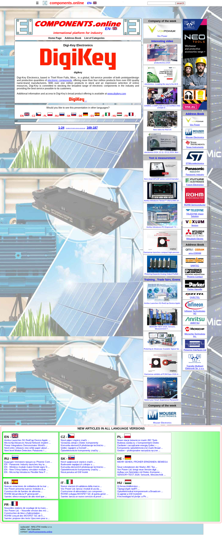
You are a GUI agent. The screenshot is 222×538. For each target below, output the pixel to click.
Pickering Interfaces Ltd (195, 350)
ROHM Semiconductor (195, 205)
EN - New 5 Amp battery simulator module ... (26, 469)
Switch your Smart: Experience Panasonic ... (162, 400)
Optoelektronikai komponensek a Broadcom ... (140, 491)
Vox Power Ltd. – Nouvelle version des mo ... (26, 510)
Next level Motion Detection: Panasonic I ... (25, 450)
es (92, 116)
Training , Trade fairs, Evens (162, 279)
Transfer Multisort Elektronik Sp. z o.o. (194, 367)
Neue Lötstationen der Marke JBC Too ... (137, 467)
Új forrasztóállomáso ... (128, 486)
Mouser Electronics (162, 422)
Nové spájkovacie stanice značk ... (78, 462)
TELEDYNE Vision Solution (195, 215)
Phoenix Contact (195, 276)
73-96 (72, 128)
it (103, 116)
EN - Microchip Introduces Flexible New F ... (26, 472)
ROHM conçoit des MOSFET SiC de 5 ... (24, 515)
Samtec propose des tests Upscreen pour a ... (27, 518)
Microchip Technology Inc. (195, 335)
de (80, 116)
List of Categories (94, 38)
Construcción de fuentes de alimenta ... (23, 491)
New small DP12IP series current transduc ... (162, 179)
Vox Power (162, 36)
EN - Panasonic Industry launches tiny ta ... (25, 464)
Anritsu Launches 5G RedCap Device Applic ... (162, 304)
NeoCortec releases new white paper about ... (26, 448)
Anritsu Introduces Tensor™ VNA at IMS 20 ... (162, 201)
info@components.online (40, 531)
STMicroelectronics (195, 163)
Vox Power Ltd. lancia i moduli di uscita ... (81, 488)
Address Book (73, 38)
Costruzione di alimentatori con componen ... (83, 491)
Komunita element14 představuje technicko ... (83, 445)
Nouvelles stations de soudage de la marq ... (26, 508)
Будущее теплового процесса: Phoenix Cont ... (28, 462)
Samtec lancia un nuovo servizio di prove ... (82, 496)
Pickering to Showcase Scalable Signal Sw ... (162, 349)
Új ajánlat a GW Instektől (129, 494)
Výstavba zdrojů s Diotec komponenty (79, 442)
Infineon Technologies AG (194, 312)
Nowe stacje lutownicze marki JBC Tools (137, 440)
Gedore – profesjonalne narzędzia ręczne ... (138, 450)
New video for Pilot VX (162, 130)
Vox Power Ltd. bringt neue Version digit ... (138, 469)
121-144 (79, 128)
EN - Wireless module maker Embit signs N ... (27, 467)
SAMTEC (194, 265)
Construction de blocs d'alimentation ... (23, 513)
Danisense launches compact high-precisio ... (162, 252)
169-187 (92, 127)
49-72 (70, 128)
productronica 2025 (162, 63)
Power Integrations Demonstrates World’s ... (26, 445)
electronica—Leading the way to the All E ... (162, 84)
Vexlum (194, 225)
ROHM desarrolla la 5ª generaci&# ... (22, 494)
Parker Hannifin (194, 289)
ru (57, 116)
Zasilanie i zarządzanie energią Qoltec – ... (138, 445)
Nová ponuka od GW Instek (74, 472)
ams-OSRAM (195, 253)
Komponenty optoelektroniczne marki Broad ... (140, 448)
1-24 (61, 127)
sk (69, 116)
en (22, 116)
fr (126, 116)
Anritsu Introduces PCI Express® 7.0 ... (162, 227)
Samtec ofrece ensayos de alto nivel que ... (25, 496)
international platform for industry (78, 33)
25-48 (67, 128)
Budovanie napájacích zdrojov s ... (78, 464)
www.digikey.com (116, 93)
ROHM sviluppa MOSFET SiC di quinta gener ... (84, 494)
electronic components (60, 80)
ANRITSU (194, 323)
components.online (67, 3)
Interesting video (162, 41)
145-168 (83, 128)
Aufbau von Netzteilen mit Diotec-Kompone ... (139, 472)
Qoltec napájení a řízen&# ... (75, 448)
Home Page (55, 38)
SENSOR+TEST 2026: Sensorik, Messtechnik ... (141, 474)
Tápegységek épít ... (128, 488)
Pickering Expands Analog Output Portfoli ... (162, 274)
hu (114, 116)
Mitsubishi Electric (194, 238)
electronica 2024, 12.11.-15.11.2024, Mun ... (162, 152)
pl (45, 116)
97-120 (75, 128)
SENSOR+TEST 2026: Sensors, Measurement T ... (162, 328)
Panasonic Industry (195, 174)
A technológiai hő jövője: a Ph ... (132, 496)
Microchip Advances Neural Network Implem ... (27, 442)
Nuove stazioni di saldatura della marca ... (81, 486)
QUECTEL (195, 297)
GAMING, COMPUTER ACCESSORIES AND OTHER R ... (162, 107)
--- (85, 101)
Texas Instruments (195, 147)
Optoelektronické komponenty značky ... (81, 450)
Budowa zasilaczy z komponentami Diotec (138, 442)
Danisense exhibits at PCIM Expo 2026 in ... (162, 374)
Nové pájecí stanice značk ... (75, 440)
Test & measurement (162, 158)
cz (33, 116)
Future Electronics (195, 184)
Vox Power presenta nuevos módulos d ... (24, 488)
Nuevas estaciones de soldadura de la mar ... (26, 486)
